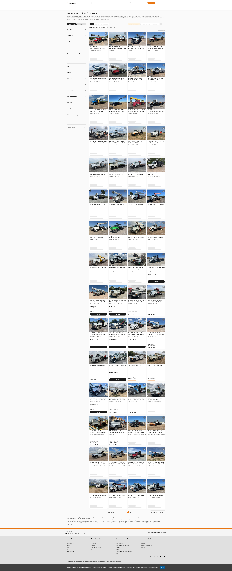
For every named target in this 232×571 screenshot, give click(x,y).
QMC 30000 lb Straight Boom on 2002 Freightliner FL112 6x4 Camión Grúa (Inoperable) (117, 432)
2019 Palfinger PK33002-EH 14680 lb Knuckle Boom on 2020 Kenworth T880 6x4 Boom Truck (98, 367)
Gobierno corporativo (70, 543)
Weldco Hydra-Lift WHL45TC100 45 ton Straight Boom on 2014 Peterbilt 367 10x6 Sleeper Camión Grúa (156, 464)
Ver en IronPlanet (132, 315)
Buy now (156, 281)
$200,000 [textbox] (112, 372)
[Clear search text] (129, 3)
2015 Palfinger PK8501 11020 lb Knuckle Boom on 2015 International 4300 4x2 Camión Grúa (117, 334)
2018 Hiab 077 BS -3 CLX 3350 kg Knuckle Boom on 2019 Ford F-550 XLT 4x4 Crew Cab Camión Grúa (117, 111)
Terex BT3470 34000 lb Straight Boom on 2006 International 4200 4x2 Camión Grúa (136, 237)
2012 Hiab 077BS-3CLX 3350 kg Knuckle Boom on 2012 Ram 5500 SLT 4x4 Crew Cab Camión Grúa (117, 464)
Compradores (93, 541)
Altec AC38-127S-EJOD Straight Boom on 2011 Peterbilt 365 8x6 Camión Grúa (97, 302)
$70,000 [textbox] (93, 405)
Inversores (69, 545)
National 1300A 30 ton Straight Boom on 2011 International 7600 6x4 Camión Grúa (98, 48)
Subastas (81, 7)
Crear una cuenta (160, 2)
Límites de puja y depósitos (96, 547)
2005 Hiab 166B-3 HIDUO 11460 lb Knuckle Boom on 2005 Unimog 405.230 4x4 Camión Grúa (155, 432)
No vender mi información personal (92, 559)
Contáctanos (163, 532)
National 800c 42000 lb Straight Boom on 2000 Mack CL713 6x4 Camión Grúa (155, 367)
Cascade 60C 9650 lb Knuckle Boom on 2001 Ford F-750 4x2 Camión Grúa (98, 174)
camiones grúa (76, 16)
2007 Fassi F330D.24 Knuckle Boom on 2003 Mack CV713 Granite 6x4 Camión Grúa (98, 400)
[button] (134, 24)
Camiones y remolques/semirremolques (123, 545)
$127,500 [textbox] (93, 307)
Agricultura (118, 547)
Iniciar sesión (151, 2)
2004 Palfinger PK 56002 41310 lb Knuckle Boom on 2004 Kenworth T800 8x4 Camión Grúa (156, 143)
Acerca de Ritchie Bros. (71, 541)
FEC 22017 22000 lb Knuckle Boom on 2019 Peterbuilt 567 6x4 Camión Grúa (117, 367)
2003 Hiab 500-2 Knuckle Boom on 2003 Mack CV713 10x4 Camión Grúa (136, 143)
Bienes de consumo (119, 543)
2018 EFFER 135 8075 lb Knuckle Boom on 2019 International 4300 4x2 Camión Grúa (97, 334)
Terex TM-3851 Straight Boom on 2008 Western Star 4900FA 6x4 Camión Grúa (116, 206)
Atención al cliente (144, 541)
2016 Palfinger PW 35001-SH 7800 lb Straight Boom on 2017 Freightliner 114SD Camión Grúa (117, 495)
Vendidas (81, 24)
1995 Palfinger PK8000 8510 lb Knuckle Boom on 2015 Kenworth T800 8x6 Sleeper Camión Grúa (136, 432)
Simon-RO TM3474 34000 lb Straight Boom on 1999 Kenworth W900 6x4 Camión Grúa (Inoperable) (98, 269)
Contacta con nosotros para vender (147, 545)
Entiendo (162, 567)
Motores (117, 549)
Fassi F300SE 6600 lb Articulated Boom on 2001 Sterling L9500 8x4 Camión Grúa (155, 302)
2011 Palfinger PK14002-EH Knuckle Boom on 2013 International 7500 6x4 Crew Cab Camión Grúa (98, 143)
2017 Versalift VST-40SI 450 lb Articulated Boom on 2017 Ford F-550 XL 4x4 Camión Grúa (136, 367)
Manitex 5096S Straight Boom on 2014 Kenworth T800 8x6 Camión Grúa (117, 400)
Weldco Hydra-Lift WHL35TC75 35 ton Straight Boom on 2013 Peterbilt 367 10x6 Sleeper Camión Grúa (98, 495)
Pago (92, 549)
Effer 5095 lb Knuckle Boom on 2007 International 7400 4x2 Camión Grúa (156, 111)
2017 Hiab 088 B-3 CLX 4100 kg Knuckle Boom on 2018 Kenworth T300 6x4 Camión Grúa (136, 495)
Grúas (117, 553)
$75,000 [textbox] (131, 339)
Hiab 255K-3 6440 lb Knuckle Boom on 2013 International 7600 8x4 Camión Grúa (156, 48)
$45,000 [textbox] (93, 339)
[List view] (163, 24)
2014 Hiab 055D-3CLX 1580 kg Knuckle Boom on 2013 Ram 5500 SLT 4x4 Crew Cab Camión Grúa (98, 464)
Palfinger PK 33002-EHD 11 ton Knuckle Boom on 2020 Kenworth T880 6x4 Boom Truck (136, 400)
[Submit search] (131, 3)
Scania (113, 16)
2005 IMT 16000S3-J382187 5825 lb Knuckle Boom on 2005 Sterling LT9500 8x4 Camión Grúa (137, 302)
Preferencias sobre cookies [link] (105, 559)
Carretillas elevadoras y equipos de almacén (124, 551)
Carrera (68, 547)
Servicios (99, 7)
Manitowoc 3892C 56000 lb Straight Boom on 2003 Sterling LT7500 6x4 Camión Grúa (156, 206)
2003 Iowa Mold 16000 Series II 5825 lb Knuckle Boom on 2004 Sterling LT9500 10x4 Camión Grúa (136, 80)
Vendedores (93, 543)
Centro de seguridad (70, 551)
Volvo (116, 16)
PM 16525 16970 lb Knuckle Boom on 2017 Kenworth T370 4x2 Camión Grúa (137, 334)
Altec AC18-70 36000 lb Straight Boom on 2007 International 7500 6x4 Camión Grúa (117, 143)
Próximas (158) (71, 24)
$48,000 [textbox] (112, 307)
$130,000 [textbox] (151, 274)
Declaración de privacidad (71, 559)
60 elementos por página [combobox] (157, 512)
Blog (67, 549)
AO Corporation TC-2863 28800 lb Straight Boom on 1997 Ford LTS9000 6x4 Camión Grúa (98, 111)
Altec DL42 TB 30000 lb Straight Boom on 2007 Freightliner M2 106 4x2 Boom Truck (156, 334)
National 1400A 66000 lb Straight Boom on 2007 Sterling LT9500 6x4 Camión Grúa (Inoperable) (136, 269)
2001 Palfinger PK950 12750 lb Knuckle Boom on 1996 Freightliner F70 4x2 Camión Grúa (136, 174)
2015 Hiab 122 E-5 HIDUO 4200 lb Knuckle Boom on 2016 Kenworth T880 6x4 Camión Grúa (155, 495)
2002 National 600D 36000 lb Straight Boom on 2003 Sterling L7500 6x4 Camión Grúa (97, 237)
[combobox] (149, 24)
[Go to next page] (135, 512)
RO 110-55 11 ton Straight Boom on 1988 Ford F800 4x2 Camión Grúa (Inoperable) (98, 432)
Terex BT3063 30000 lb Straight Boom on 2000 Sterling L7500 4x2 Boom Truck (136, 206)
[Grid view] (161, 24)
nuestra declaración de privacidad (146, 567)
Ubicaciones (114, 7)
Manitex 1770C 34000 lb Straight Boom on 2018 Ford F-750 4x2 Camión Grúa (97, 206)
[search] (85, 127)
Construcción (118, 541)
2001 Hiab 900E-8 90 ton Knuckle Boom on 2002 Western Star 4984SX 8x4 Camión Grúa (136, 464)
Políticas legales (81, 559)
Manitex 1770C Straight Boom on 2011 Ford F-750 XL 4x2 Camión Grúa (135, 48)
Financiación (107, 7)
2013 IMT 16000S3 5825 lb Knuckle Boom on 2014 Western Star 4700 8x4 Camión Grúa (117, 48)
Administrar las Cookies (132, 567)
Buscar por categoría (71, 7)
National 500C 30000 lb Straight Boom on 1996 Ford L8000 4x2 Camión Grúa (116, 174)
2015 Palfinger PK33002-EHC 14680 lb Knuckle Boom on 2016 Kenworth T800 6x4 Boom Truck (156, 269)
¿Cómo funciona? (90, 7)
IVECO (120, 16)
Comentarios (143, 547)
